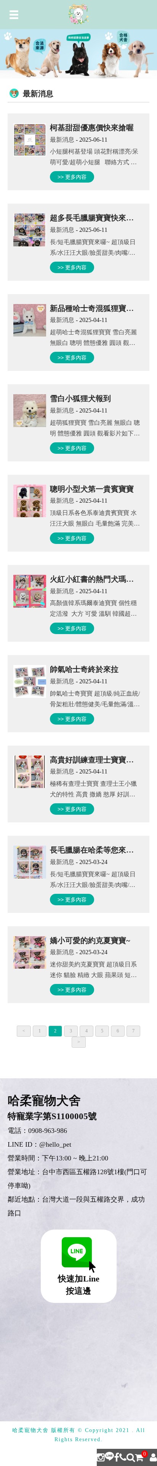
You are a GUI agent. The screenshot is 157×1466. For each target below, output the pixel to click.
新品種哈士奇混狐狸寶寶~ (94, 308)
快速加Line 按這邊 (78, 1285)
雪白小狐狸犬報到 (80, 398)
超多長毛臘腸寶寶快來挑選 (95, 218)
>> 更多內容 (72, 177)
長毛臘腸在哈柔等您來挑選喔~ (101, 850)
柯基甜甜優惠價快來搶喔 (92, 127)
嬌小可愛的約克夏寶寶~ (90, 940)
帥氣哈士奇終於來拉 (84, 669)
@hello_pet (55, 1144)
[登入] (153, 1457)
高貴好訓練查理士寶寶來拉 (95, 760)
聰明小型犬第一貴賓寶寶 (92, 489)
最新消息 (62, 139)
